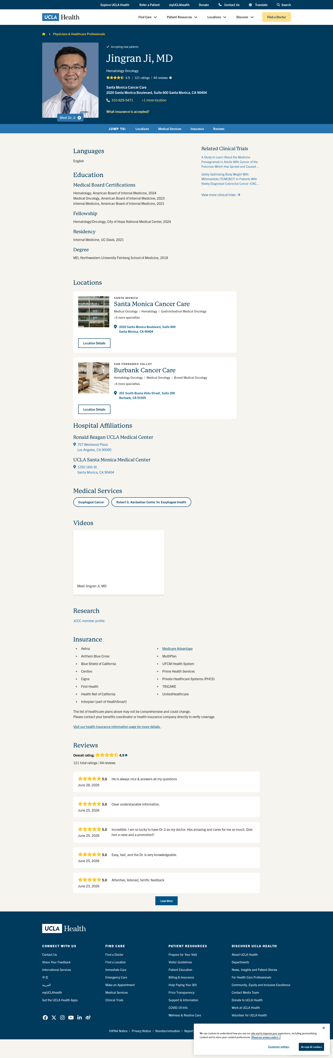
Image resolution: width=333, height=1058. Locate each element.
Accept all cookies (311, 1046)
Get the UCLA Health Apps (60, 1000)
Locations (214, 17)
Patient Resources (179, 17)
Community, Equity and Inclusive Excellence (261, 985)
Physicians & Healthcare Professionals (79, 34)
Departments (240, 962)
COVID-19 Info (178, 1007)
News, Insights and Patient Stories (254, 970)
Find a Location (115, 962)
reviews (161, 77)
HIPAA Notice (118, 1031)
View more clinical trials (218, 194)
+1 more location (154, 100)
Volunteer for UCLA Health (249, 1015)
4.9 (127, 77)
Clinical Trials (114, 1000)
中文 (45, 977)
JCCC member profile (89, 620)
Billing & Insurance (181, 977)
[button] (115, 5)
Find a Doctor (276, 17)
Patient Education (180, 970)
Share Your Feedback (56, 962)
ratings (142, 77)
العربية (46, 985)
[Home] (43, 33)
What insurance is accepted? (127, 111)
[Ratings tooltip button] (170, 77)
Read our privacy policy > (266, 1037)
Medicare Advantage (177, 648)
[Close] (323, 1028)
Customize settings (278, 1046)
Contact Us (231, 4)
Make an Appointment (120, 985)
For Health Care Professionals (251, 977)
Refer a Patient (149, 5)
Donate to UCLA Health (247, 1000)
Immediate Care (115, 970)
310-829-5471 (122, 100)
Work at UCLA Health (246, 1007)
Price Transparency (181, 992)
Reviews (218, 129)
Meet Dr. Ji (67, 117)
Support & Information (183, 1000)
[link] (45, 1017)
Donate (204, 5)
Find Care (144, 17)
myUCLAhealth (179, 5)
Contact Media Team (245, 992)
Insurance (197, 129)
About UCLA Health (245, 954)
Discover (242, 17)
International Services (56, 970)
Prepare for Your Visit (183, 954)
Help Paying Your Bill (183, 985)
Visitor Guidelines (180, 962)
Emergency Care (116, 977)
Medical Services (169, 129)
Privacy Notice (141, 1031)
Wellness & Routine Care (185, 1015)
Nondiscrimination (167, 1031)
